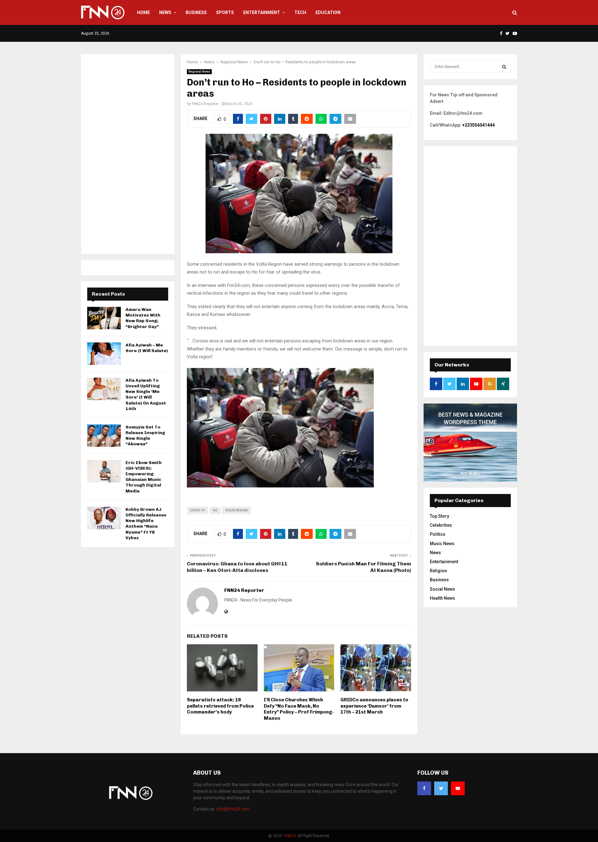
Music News (442, 543)
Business (196, 12)
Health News (442, 598)
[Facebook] (424, 788)
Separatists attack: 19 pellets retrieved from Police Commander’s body (220, 706)
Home (143, 12)
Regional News (199, 71)
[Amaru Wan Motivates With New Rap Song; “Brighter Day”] (104, 318)
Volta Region (236, 510)
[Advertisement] (127, 154)
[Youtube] (458, 788)
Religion (438, 570)
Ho (215, 510)
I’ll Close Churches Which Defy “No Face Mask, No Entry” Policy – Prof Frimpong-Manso (299, 709)
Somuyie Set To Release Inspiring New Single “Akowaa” (145, 435)
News (165, 12)
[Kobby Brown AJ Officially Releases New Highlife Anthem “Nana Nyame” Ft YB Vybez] (104, 518)
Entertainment (261, 12)
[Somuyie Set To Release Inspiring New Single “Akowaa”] (104, 435)
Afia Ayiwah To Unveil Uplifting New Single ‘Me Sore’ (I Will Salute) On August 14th (146, 394)
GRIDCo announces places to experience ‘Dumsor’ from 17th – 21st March (374, 706)
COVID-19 (197, 510)
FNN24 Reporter (205, 104)
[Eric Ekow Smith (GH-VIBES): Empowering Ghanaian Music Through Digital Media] (104, 471)
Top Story (439, 516)
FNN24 (290, 836)
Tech (300, 12)
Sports (225, 12)
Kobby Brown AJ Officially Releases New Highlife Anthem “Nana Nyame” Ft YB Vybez (146, 523)
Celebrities (441, 525)
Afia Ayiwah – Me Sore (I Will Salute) (147, 347)
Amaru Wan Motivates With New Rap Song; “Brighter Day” (143, 318)
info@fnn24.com (232, 808)
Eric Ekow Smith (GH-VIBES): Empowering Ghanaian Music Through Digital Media (144, 477)
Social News (442, 589)
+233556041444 (478, 125)
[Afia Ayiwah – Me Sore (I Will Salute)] (104, 353)
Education (328, 12)
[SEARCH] (504, 66)
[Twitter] (441, 788)
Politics (437, 534)
